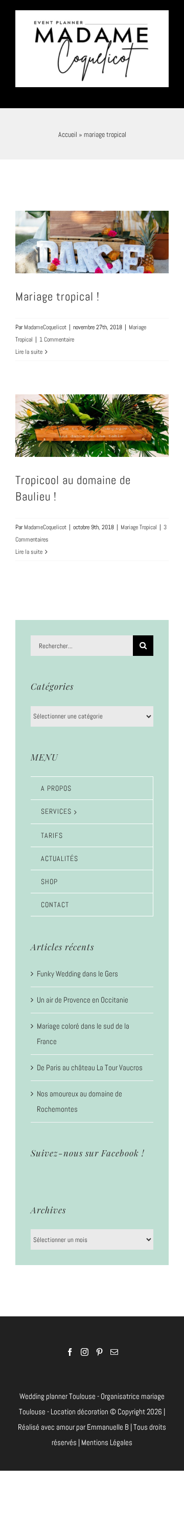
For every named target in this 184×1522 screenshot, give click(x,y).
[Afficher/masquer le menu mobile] (163, 86)
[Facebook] (70, 1346)
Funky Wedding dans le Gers (77, 967)
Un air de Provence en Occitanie (82, 993)
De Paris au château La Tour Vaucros (90, 1061)
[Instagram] (84, 1346)
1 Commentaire (56, 333)
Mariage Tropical (139, 521)
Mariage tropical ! (57, 290)
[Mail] (114, 1346)
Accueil (67, 128)
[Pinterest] (99, 1346)
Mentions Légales (106, 1436)
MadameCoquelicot (45, 321)
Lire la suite (28, 346)
